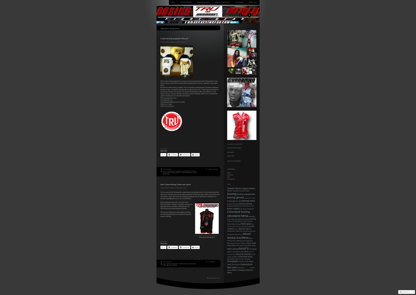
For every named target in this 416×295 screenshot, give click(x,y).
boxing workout (241, 206)
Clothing (253, 219)
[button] (234, 39)
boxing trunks (186, 171)
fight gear (169, 265)
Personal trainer (231, 254)
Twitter (170, 104)
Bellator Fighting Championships (238, 191)
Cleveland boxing (183, 263)
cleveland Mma (237, 216)
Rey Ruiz (253, 254)
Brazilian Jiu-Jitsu (249, 206)
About (173, 2)
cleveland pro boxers (242, 219)
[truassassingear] (208, 15)
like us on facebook (234, 161)
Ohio (246, 252)
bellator (252, 188)
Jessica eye (244, 229)
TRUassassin (235, 264)
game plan (246, 226)
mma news (251, 243)
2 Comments (211, 261)
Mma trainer (252, 245)
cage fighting (243, 209)
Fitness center (240, 226)
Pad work (250, 251)
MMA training (233, 249)
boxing (169, 169)
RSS (254, 15)
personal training (243, 254)
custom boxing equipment (173, 172)
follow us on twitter (234, 144)
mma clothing (236, 241)
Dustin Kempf (236, 224)
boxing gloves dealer (249, 198)
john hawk (235, 231)
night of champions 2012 (235, 252)
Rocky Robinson (170, 42)
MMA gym (243, 243)
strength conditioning (244, 259)
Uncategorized (231, 179)
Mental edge (234, 234)
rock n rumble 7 (232, 257)
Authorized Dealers (186, 2)
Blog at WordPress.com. (213, 278)
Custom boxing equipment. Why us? (174, 39)
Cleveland (250, 209)
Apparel (245, 188)
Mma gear (230, 243)
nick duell (252, 249)
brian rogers (233, 208)
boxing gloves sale (234, 201)
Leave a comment (213, 169)
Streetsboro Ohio (233, 259)
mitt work (240, 234)
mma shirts (231, 245)
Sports (250, 257)
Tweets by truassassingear (234, 147)
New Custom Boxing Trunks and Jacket (175, 184)
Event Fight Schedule (203, 2)
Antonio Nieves (234, 188)
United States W (244, 267)
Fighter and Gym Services (222, 2)
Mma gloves (238, 243)
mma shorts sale (241, 245)
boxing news (248, 200)
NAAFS (244, 248)
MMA (228, 177)
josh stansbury (245, 231)
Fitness (234, 226)
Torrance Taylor (243, 261)
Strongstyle (232, 261)
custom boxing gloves (186, 172)
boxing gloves (178, 171)
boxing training (245, 204)
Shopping (174, 265)
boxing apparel (171, 171)
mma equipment (247, 241)
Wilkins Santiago (238, 270)
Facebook (171, 106)
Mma (245, 237)
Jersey (236, 229)
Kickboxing (230, 175)
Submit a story (253, 2)
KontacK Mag (230, 156)
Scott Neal (242, 256)
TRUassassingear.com (170, 98)
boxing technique (233, 204)
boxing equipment (246, 194)
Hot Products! (239, 2)
